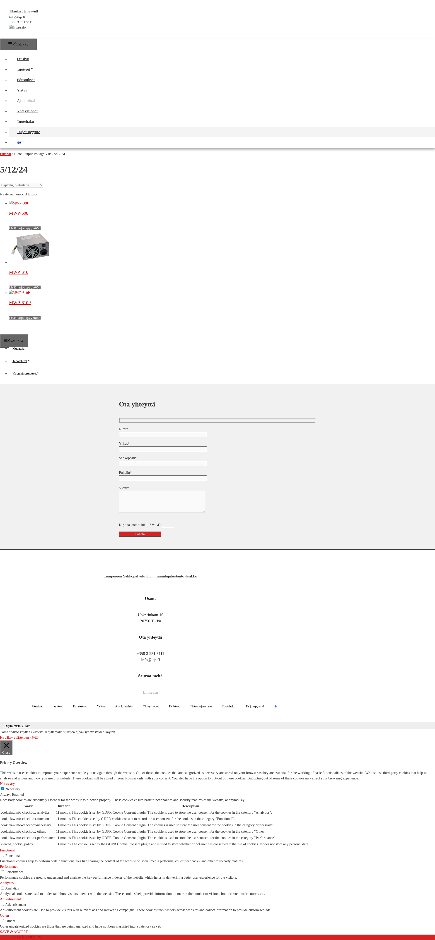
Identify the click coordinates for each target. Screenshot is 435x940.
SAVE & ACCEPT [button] (14, 932)
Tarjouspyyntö (28, 132)
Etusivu (23, 59)
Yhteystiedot (27, 111)
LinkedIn (150, 692)
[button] (36, 69)
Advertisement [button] (10, 899)
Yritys (22, 90)
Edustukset (26, 80)
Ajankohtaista (28, 101)
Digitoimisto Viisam (17, 726)
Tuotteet (23, 69)
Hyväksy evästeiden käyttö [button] (19, 737)
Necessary (12, 789)
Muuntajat (18, 348)
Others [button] (5, 915)
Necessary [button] (7, 784)
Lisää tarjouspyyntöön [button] (25, 228)
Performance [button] (9, 866)
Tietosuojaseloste (201, 706)
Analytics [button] (7, 883)
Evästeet (174, 706)
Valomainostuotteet (24, 373)
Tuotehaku (25, 121)
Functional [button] (7, 850)
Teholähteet (19, 361)
